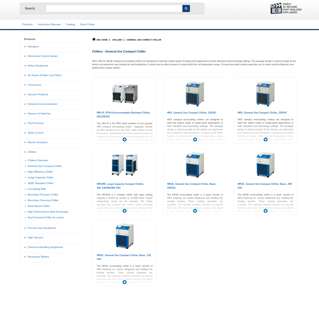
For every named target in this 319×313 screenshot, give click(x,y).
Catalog (70, 24)
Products (27, 24)
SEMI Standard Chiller (41, 183)
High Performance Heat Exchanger (48, 211)
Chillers (117, 40)
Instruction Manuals (49, 24)
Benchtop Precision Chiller (43, 194)
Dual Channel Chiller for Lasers (46, 217)
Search (30, 8)
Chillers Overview (38, 160)
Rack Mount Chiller (39, 205)
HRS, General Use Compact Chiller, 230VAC (262, 112)
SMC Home (102, 40)
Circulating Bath (37, 188)
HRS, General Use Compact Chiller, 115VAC (191, 112)
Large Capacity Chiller (41, 177)
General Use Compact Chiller (144, 40)
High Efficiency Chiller (40, 171)
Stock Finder (87, 24)
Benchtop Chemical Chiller (43, 200)
